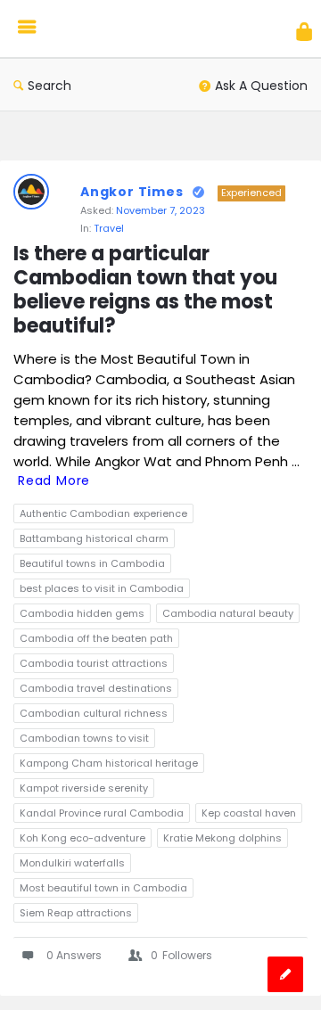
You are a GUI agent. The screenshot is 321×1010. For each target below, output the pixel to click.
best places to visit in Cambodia (102, 588)
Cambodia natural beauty (227, 613)
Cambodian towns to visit (84, 738)
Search (49, 85)
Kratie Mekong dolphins (222, 838)
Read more (54, 480)
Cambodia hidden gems (82, 613)
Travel (109, 228)
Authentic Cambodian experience (103, 513)
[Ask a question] (285, 974)
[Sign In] (304, 32)
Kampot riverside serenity (84, 788)
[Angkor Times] (127, 29)
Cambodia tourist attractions (94, 663)
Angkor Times (132, 192)
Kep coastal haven (249, 813)
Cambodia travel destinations (96, 688)
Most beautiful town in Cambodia (103, 888)
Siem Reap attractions (76, 913)
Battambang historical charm (94, 538)
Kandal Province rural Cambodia (102, 813)
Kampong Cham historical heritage (109, 763)
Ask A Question (261, 85)
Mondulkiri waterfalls (72, 863)
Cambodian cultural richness (94, 713)
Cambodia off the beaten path (96, 638)
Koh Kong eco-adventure (82, 838)
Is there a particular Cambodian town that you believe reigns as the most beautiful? (147, 291)
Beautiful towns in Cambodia (92, 563)
